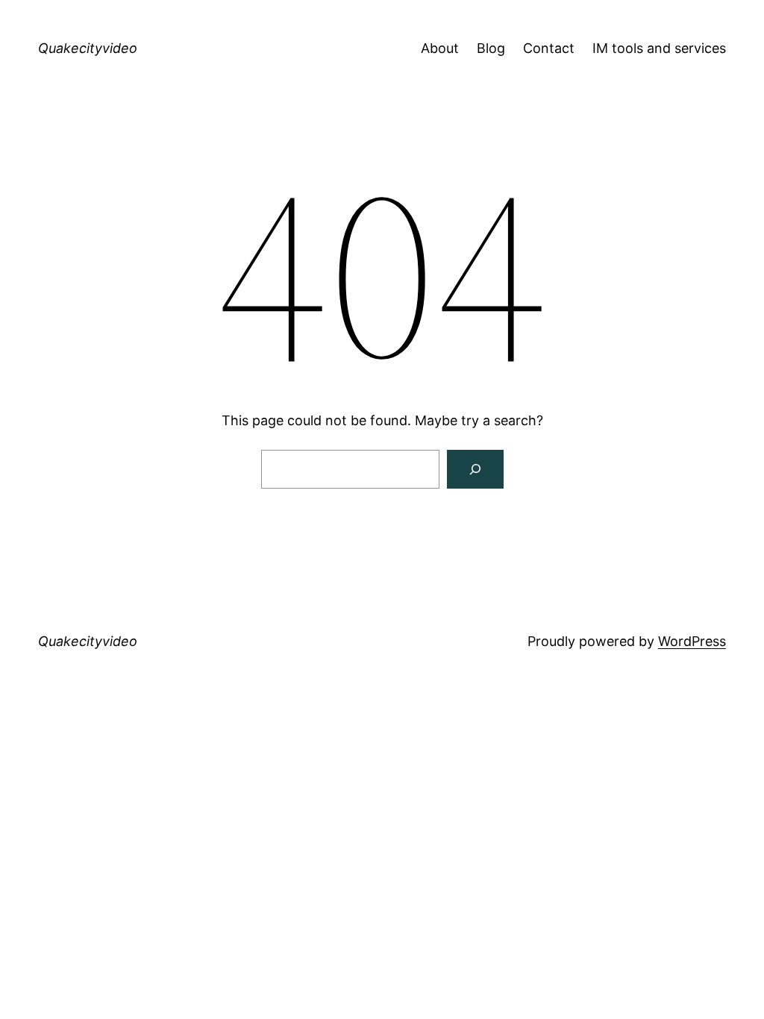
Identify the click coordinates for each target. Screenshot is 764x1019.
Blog (491, 48)
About (440, 48)
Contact (548, 48)
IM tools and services (659, 48)
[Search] (475, 469)
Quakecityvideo (87, 48)
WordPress (692, 641)
